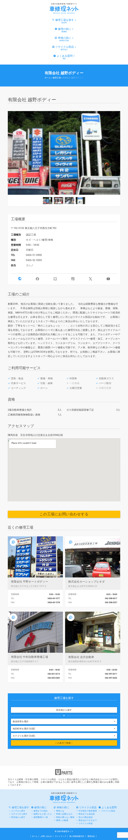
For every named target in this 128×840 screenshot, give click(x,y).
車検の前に (65, 39)
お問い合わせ (46, 836)
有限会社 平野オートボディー (29, 581)
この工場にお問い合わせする (64, 514)
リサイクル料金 (86, 823)
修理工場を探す (64, 21)
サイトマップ (60, 836)
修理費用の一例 (41, 817)
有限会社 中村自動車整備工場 (29, 656)
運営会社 (91, 836)
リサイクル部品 (64, 48)
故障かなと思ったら (43, 814)
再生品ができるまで (88, 820)
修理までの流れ (41, 811)
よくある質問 (65, 57)
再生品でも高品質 (87, 814)
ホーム (48, 78)
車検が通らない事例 (65, 817)
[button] (20, 279)
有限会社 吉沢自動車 (81, 657)
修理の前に (65, 30)
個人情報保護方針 (76, 836)
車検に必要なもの (64, 814)
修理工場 (57, 78)
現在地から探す (64, 710)
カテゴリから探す (19, 814)
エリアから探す (18, 811)
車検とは (60, 811)
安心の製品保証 (86, 817)
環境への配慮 (62, 820)
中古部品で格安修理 (88, 811)
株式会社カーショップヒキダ (86, 581)
